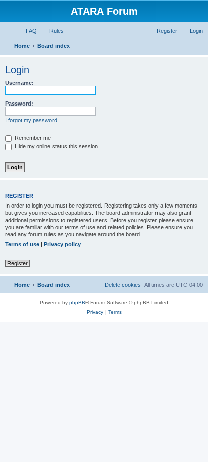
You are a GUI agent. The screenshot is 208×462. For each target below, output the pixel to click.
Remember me (32, 138)
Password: (19, 103)
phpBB (77, 302)
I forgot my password (31, 120)
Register (17, 263)
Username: (19, 83)
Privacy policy (62, 244)
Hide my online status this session (55, 146)
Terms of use (22, 244)
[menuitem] (27, 31)
